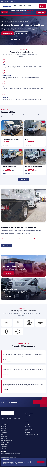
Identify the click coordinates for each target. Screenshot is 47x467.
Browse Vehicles (7, 33)
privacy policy (14, 463)
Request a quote (39, 401)
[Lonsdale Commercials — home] (6, 6)
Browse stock (8, 273)
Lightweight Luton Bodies (6, 440)
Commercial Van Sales (22, 6)
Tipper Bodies (4, 446)
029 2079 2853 (12, 403)
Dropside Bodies (4, 444)
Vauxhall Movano (19, 11)
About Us (15, 6)
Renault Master (4, 436)
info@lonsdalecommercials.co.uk (31, 434)
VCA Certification (28, 419)
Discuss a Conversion (21, 33)
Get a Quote (41, 6)
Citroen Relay (30, 10)
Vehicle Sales (41, 12)
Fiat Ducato (3, 434)
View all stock (23, 179)
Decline (33, 461)
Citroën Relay (4, 426)
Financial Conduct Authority (12, 454)
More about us (6, 245)
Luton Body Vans (4, 438)
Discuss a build (9, 296)
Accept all (40, 461)
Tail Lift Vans (3, 448)
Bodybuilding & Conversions (30, 415)
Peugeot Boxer (12, 11)
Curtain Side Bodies (5, 442)
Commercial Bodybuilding (30, 6)
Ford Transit (28, 11)
